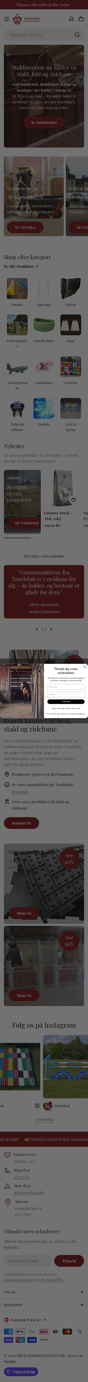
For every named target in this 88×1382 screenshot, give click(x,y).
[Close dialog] (85, 666)
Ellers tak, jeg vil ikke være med (66, 708)
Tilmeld (66, 702)
